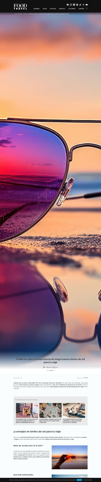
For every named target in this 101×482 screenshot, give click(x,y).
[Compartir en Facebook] (85, 378)
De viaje (25, 14)
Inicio (16, 14)
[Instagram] (71, 5)
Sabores (36, 8)
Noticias (53, 8)
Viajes (45, 8)
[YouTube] (87, 5)
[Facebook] (68, 5)
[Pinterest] (77, 5)
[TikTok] (80, 5)
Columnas (72, 8)
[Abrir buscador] (87, 8)
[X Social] (83, 5)
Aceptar (79, 480)
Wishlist (62, 8)
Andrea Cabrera (52, 367)
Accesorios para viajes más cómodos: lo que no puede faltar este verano (72, 421)
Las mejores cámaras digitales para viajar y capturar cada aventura (50, 421)
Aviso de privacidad (87, 480)
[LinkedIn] (74, 5)
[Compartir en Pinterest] (87, 378)
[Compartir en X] (84, 378)
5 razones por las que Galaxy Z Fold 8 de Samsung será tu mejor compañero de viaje (27, 421)
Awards (81, 8)
